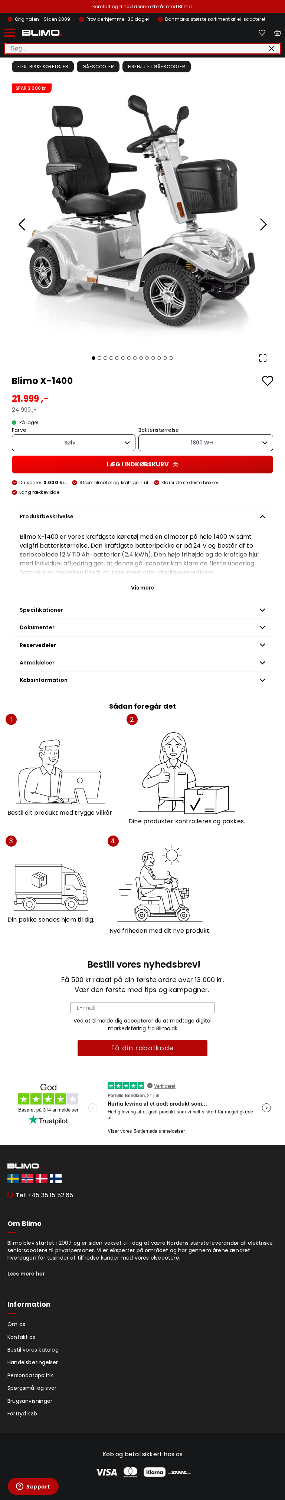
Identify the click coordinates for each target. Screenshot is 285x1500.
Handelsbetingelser (32, 1362)
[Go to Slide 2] (99, 358)
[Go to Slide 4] (111, 358)
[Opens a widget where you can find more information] (33, 1487)
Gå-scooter (98, 66)
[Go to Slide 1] (93, 358)
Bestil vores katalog (33, 1349)
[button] (142, 214)
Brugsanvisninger (29, 1401)
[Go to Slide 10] (147, 358)
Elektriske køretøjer (42, 66)
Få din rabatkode (142, 1048)
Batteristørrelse (158, 430)
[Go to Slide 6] (123, 358)
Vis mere (142, 587)
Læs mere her (26, 1273)
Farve (19, 430)
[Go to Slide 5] (117, 358)
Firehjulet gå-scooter (156, 66)
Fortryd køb (22, 1413)
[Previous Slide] (22, 224)
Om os (16, 1324)
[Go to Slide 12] (159, 358)
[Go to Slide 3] (105, 358)
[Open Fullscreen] (262, 358)
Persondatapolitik (30, 1375)
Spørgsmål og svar (31, 1388)
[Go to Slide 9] (141, 358)
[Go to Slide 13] (165, 358)
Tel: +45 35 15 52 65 (44, 1195)
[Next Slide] (262, 224)
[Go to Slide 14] (171, 358)
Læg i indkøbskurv (138, 464)
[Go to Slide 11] (153, 358)
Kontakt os (21, 1337)
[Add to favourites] (267, 381)
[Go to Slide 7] (129, 358)
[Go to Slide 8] (135, 358)
